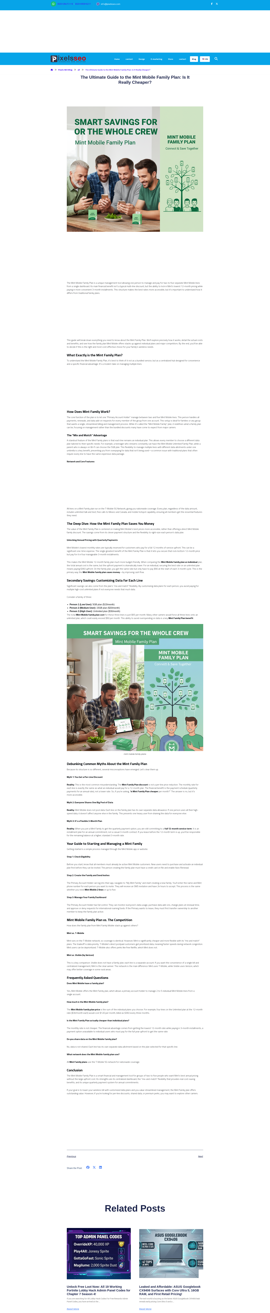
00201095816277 (83, 4)
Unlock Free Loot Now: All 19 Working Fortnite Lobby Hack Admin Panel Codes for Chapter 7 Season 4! (98, 1290)
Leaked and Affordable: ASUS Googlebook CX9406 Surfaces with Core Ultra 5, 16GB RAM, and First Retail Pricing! (170, 1290)
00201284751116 (65, 4)
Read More (73, 1309)
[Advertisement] (135, 31)
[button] (212, 4)
